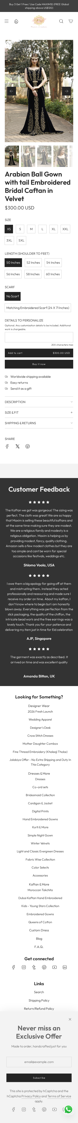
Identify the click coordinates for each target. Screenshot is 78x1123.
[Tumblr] (34, 967)
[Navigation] (6, 21)
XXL (65, 229)
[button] (11, 91)
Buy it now (39, 364)
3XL (9, 240)
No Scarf (12, 296)
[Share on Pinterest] (27, 447)
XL (54, 229)
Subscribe (39, 1077)
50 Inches (13, 262)
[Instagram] (24, 967)
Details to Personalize (24, 320)
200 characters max (62, 344)
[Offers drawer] (16, 21)
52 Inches (33, 262)
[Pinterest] (44, 967)
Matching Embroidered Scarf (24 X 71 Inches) (37, 308)
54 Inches (53, 262)
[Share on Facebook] (7, 447)
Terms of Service (59, 1096)
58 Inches (33, 274)
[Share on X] (17, 447)
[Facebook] (13, 967)
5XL (21, 240)
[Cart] (71, 21)
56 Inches (13, 274)
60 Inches (53, 274)
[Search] (61, 21)
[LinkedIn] (64, 967)
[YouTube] (54, 967)
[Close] (70, 1019)
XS (9, 229)
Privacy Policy (31, 1096)
